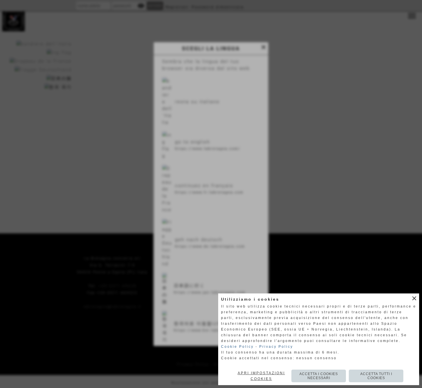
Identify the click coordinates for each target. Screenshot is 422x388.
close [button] (414, 298)
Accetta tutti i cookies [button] (376, 376)
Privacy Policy (276, 347)
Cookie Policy (237, 347)
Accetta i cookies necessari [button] (318, 376)
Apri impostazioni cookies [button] (261, 376)
